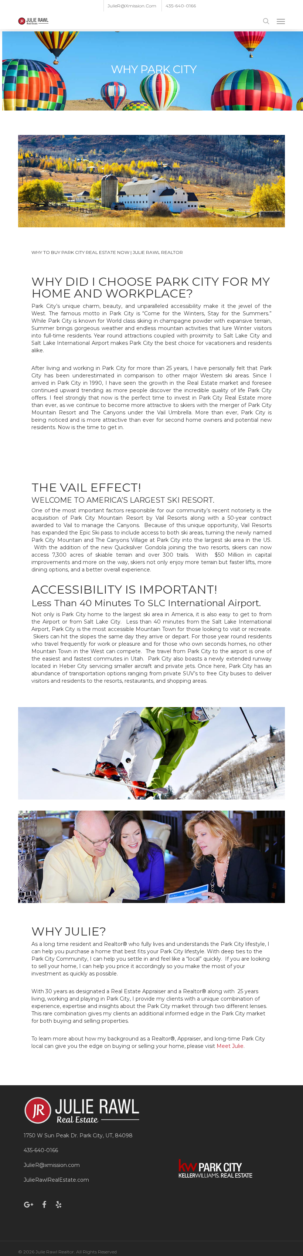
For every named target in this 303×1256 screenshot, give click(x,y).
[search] (266, 21)
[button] (281, 21)
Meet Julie (230, 1046)
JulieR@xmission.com (52, 1165)
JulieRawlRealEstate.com (56, 1180)
